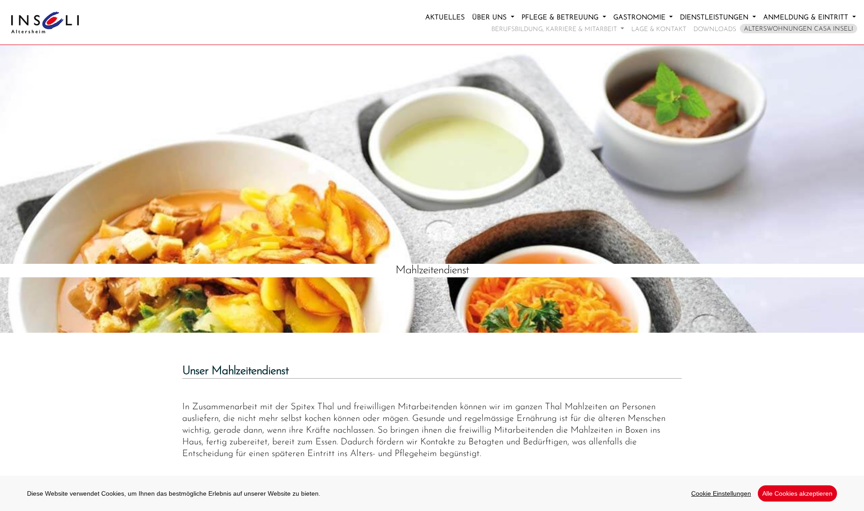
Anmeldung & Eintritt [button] (806, 17)
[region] (432, 493)
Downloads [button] (714, 26)
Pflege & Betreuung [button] (561, 17)
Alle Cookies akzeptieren (797, 493)
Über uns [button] (490, 17)
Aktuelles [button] (445, 17)
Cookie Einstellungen (721, 493)
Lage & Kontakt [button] (658, 26)
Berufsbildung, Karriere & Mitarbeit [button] (555, 29)
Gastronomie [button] (640, 17)
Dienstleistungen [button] (715, 17)
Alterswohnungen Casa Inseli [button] (798, 29)
